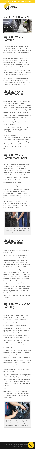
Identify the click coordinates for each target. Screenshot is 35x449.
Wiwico (24, 444)
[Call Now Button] (31, 445)
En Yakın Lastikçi (11, 58)
